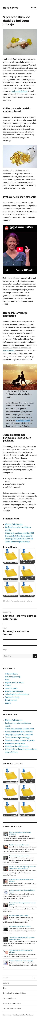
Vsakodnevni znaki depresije (16, 746)
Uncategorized (11, 700)
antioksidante (8, 351)
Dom (7, 680)
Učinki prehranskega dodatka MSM (19, 533)
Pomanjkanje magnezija (15, 743)
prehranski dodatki (19, 91)
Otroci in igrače (11, 688)
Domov (6, 978)
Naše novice (10, 7)
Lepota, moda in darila (14, 683)
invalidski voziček (23, 420)
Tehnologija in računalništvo (17, 694)
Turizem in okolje (12, 697)
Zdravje (29, 601)
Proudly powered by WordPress (23, 1015)
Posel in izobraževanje (14, 691)
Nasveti (8, 685)
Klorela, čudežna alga (13, 524)
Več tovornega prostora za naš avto (20, 926)
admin (8, 601)
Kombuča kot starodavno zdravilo (19, 536)
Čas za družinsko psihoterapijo (17, 542)
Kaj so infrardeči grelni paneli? (18, 915)
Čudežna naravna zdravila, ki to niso (20, 740)
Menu (33, 7)
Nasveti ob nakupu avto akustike (19, 856)
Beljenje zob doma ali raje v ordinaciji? (21, 961)
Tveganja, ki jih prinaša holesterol (19, 539)
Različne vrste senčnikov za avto (19, 845)
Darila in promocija (13, 677)
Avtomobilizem (11, 674)
